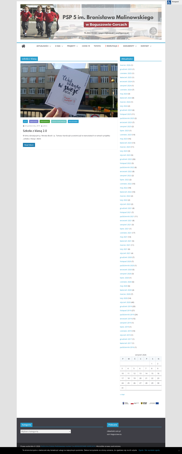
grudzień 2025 (126, 69)
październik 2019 (127, 314)
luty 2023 (124, 151)
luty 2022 (124, 200)
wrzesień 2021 (126, 220)
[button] (49, 46)
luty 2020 (124, 298)
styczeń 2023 (125, 155)
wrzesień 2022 (126, 171)
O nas (57, 46)
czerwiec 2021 (126, 233)
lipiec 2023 (124, 130)
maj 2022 (124, 188)
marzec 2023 (125, 147)
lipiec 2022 (124, 179)
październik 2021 (127, 216)
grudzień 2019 (126, 306)
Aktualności (42, 46)
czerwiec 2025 (126, 73)
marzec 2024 (125, 102)
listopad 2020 (125, 261)
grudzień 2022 (126, 159)
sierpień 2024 (125, 85)
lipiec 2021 (124, 228)
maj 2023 (124, 139)
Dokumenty (128, 46)
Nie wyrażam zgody (152, 450)
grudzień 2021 (126, 208)
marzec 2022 (125, 196)
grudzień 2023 (126, 110)
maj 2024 (124, 94)
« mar (122, 394)
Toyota (97, 46)
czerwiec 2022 (126, 184)
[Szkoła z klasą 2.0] (69, 90)
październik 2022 (127, 167)
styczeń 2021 (125, 253)
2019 (25, 121)
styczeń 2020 (125, 302)
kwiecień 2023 (126, 143)
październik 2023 (127, 118)
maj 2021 (124, 237)
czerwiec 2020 (126, 282)
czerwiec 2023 (126, 134)
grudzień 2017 (126, 339)
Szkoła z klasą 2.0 (35, 131)
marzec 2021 (125, 245)
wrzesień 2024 (126, 81)
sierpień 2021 (125, 224)
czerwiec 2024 (126, 89)
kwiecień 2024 (126, 98)
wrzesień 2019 (126, 318)
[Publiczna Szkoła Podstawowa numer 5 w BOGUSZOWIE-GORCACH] (23, 46)
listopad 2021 (125, 212)
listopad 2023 (125, 114)
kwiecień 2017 (126, 343)
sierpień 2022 (125, 175)
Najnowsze (33, 121)
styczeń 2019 (125, 335)
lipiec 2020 (124, 278)
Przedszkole (45, 121)
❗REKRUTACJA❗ (112, 46)
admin (45, 126)
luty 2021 (124, 249)
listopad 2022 (125, 163)
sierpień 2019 (125, 323)
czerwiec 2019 (126, 331)
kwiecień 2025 (126, 77)
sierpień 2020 (125, 273)
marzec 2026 (125, 65)
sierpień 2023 (125, 126)
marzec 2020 (125, 294)
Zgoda (141, 450)
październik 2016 (127, 347)
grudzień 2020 (126, 257)
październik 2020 (127, 265)
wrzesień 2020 (126, 269)
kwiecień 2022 (126, 192)
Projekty (71, 46)
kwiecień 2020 (126, 290)
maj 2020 (124, 286)
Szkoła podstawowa (59, 121)
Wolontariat (73, 121)
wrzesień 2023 (126, 122)
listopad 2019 (125, 310)
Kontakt (145, 46)
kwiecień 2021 (126, 241)
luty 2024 (124, 106)
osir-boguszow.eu (114, 434)
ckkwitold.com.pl (114, 431)
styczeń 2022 (125, 204)
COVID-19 (86, 46)
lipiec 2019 (124, 327)
